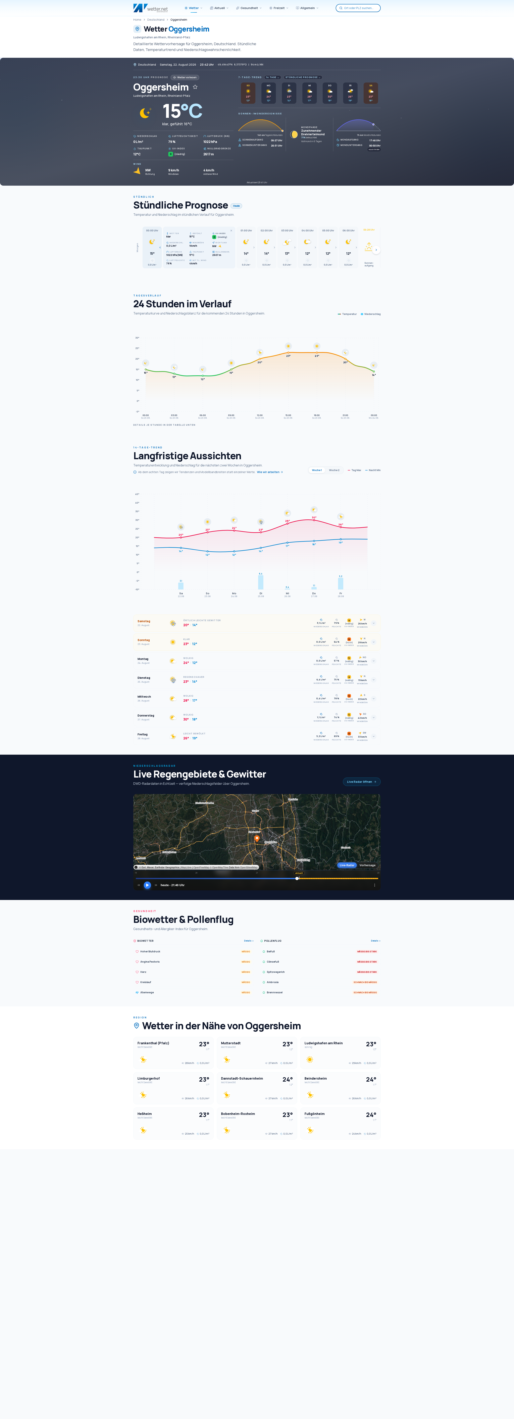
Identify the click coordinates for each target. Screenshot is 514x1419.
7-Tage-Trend (250, 77)
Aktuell (219, 8)
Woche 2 (334, 470)
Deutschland (155, 19)
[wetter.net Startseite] (150, 8)
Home (137, 19)
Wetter (194, 8)
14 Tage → (272, 77)
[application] (257, 372)
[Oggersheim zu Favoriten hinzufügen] (195, 87)
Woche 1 (317, 470)
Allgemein (307, 8)
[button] (152, 247)
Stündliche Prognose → (303, 77)
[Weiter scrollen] (376, 249)
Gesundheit (249, 8)
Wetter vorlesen (187, 77)
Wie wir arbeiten (268, 472)
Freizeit (279, 8)
